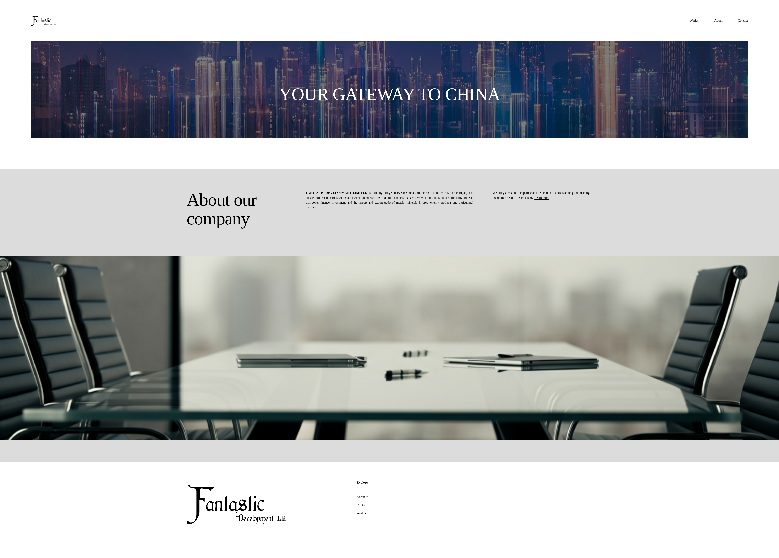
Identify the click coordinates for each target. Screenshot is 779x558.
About (718, 20)
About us (362, 497)
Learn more (541, 197)
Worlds (694, 20)
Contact (743, 20)
